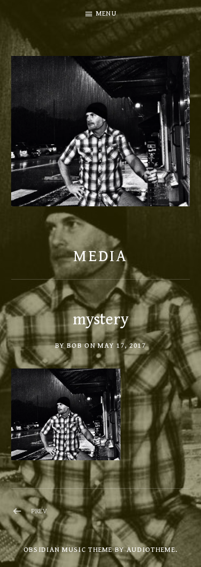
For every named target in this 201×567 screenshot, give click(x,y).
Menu (106, 14)
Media (100, 256)
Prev (39, 511)
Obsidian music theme (68, 550)
